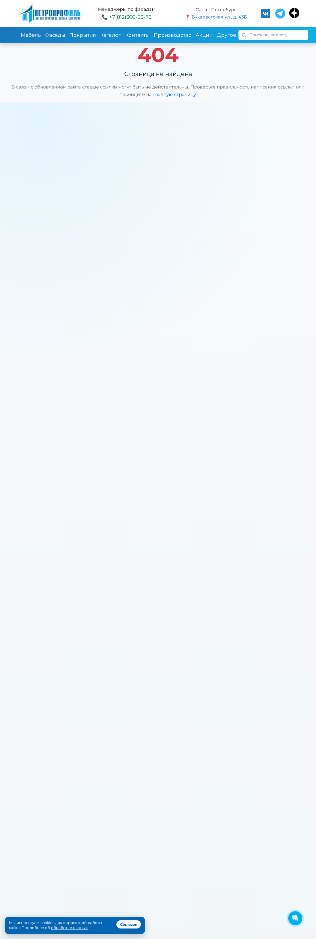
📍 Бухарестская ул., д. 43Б (216, 17)
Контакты (137, 35)
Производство (173, 35)
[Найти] (243, 35)
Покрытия (82, 35)
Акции (204, 35)
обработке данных (69, 927)
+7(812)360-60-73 (130, 17)
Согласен (128, 924)
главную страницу (174, 94)
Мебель (31, 35)
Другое (226, 35)
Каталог (110, 35)
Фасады (55, 35)
